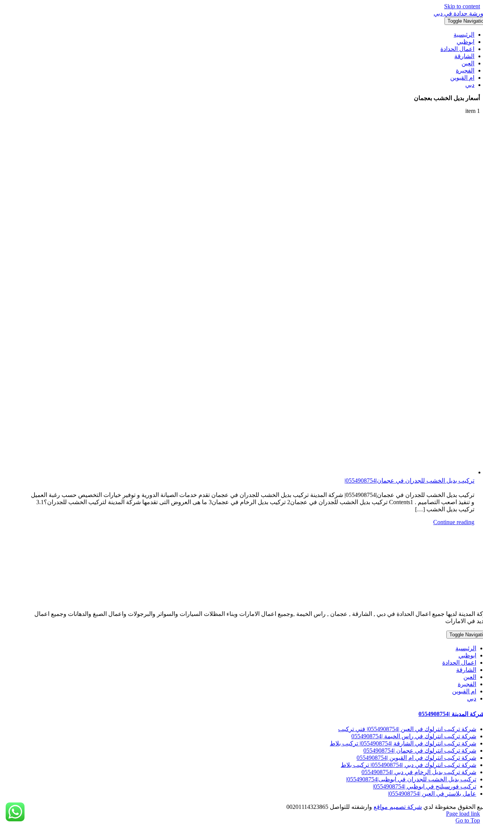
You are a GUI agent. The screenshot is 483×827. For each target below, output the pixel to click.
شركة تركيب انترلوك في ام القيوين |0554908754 (416, 757)
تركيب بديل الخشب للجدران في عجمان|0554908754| (409, 480)
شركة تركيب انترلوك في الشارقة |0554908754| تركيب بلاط (403, 743)
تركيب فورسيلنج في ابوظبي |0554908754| (424, 786)
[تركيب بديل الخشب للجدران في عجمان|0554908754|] (252, 298)
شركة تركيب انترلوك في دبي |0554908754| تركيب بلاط (408, 765)
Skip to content (462, 6)
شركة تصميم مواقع (398, 807)
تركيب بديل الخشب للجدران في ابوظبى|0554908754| (411, 779)
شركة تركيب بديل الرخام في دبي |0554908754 (418, 772)
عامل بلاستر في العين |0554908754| (432, 793)
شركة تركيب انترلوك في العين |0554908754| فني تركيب (407, 729)
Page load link (463, 813)
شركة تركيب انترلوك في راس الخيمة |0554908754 (413, 736)
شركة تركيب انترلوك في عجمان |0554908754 (419, 750)
